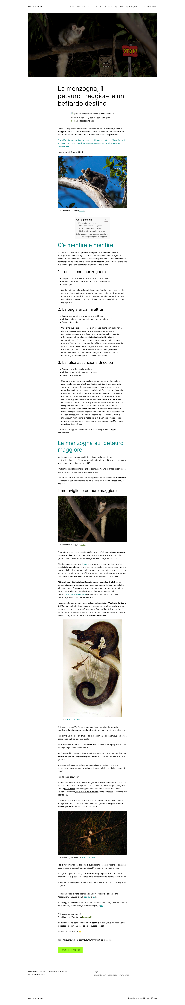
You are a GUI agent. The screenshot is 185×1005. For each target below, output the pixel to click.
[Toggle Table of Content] (105, 220)
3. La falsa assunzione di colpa (93, 231)
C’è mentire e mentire (87, 223)
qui (85, 897)
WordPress (152, 998)
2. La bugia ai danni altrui (91, 228)
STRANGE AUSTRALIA (58, 971)
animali (105, 975)
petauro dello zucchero (75, 594)
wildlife (127, 975)
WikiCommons (73, 719)
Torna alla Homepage (70, 950)
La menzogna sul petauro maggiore (92, 234)
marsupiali (113, 975)
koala (84, 564)
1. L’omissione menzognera (91, 226)
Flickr (73, 121)
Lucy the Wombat (36, 6)
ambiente (98, 975)
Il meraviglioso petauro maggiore (94, 237)
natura (121, 975)
